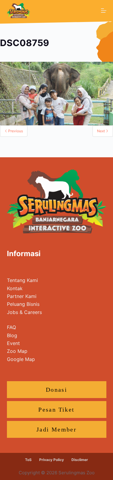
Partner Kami (21, 296)
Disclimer (79, 459)
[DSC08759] (56, 93)
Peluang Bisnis (23, 304)
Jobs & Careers (24, 312)
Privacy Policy (51, 459)
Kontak (15, 288)
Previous (15, 131)
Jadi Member (56, 429)
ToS (28, 459)
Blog (12, 335)
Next (101, 131)
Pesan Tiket (56, 409)
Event (13, 343)
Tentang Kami (22, 280)
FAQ (11, 327)
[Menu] (103, 10)
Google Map (21, 359)
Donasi (56, 389)
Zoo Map (17, 351)
